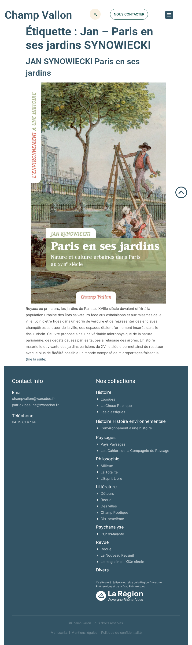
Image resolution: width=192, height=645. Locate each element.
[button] (169, 15)
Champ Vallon (38, 15)
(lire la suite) (36, 359)
